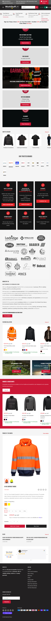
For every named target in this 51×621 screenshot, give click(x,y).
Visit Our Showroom (32, 587)
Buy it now (36, 526)
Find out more (5, 16)
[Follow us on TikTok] (10, 610)
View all (47, 132)
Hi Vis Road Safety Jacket (9, 345)
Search (29, 569)
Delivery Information (32, 581)
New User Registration (21, 1)
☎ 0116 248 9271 (6, 1)
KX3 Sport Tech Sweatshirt (27, 415)
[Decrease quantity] (11, 521)
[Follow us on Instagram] (8, 610)
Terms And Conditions (33, 571)
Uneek (5, 347)
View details (46, 433)
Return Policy (31, 573)
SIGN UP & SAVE (25, 204)
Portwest (6, 417)
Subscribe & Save (44, 2)
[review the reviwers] (44, 550)
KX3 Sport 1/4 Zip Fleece (9, 415)
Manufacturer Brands (32, 585)
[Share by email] (46, 490)
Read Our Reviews (8, 204)
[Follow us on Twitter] (6, 610)
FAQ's (29, 577)
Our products (7, 315)
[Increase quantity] (17, 521)
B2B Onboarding (30, 1)
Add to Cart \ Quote (14, 526)
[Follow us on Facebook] (3, 610)
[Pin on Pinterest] (41, 490)
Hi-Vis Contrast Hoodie (10, 487)
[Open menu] (3, 7)
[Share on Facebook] (38, 490)
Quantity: (6, 521)
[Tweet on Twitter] (43, 490)
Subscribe (6, 601)
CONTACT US (43, 201)
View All (6, 390)
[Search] (36, 7)
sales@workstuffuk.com (7, 3)
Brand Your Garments (32, 583)
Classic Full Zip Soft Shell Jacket (29, 345)
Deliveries (30, 575)
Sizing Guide (30, 579)
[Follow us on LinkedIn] (13, 610)
